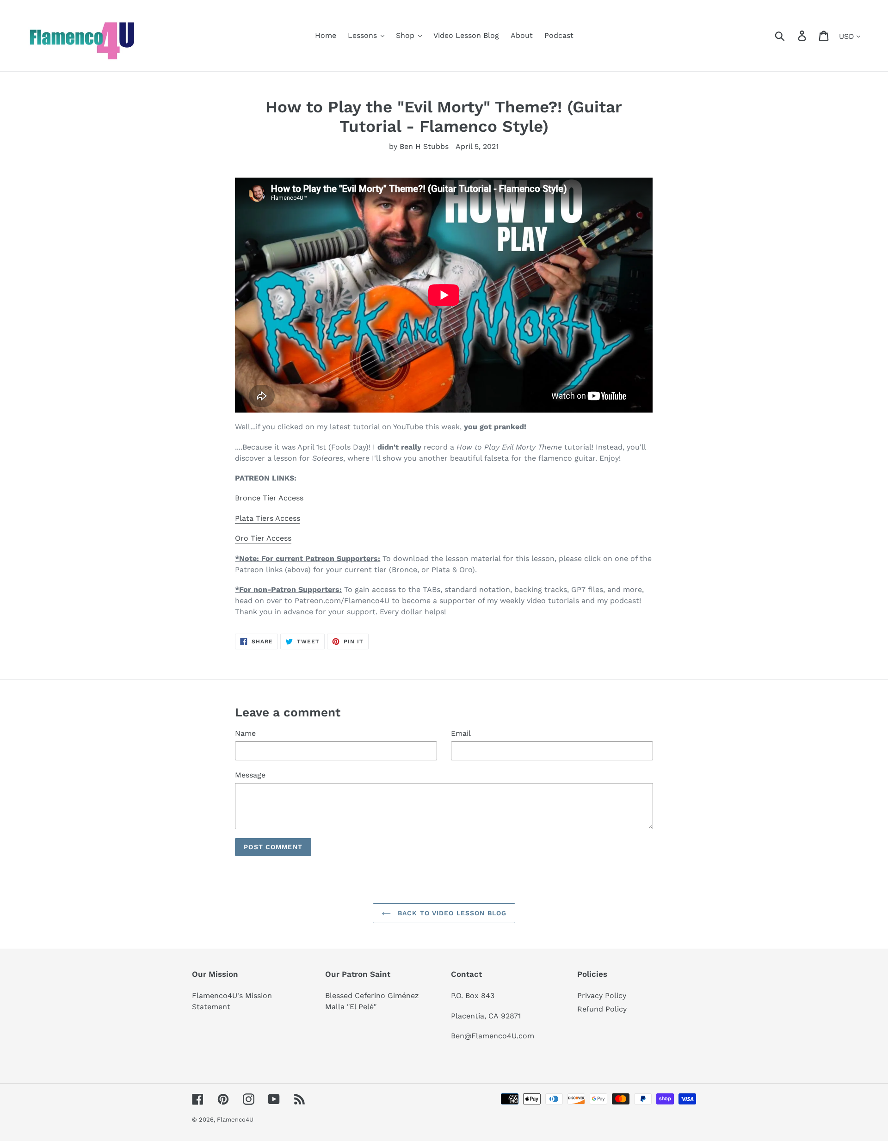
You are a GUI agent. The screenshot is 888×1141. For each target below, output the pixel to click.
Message (250, 775)
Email (461, 733)
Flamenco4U (235, 1119)
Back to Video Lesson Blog (450, 913)
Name (245, 733)
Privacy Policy (601, 995)
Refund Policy (602, 1009)
